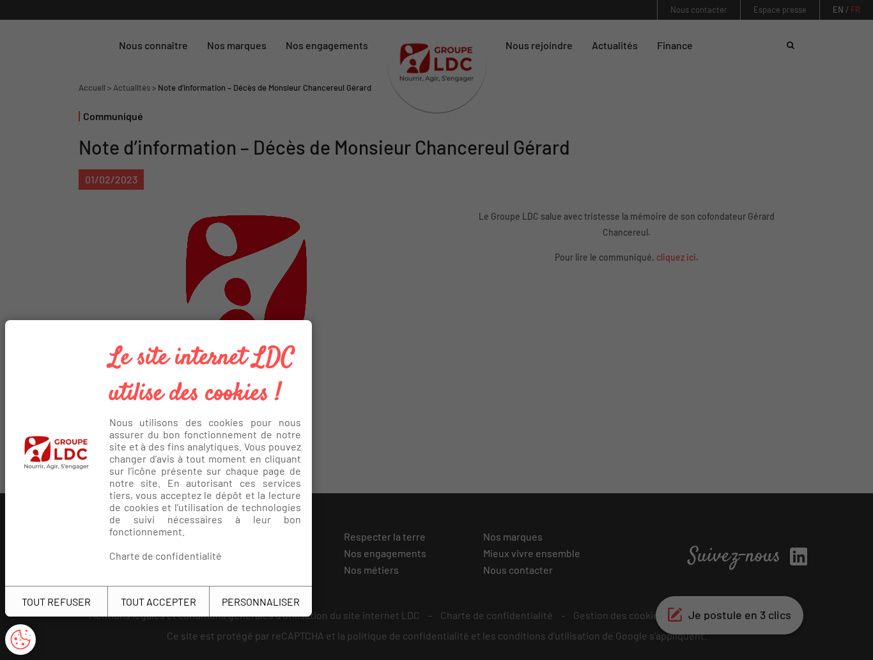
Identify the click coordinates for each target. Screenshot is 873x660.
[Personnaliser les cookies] (20, 639)
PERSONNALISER (261, 601)
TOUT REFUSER (56, 601)
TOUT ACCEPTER (158, 601)
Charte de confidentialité (165, 555)
